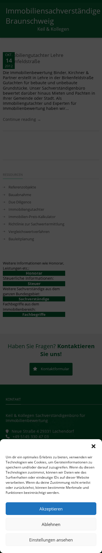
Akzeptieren (51, 509)
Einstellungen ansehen (51, 540)
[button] (93, 446)
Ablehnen (51, 524)
